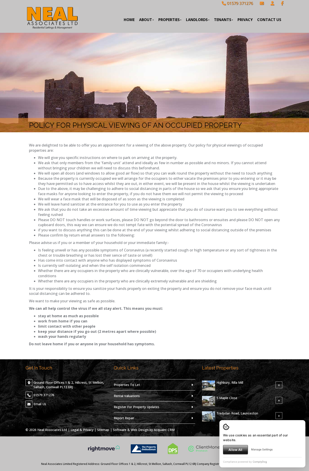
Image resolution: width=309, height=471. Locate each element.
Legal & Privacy (82, 430)
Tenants (222, 19)
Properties (169, 19)
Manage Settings (262, 449)
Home (129, 19)
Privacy (245, 19)
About (145, 19)
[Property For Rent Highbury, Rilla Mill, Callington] (208, 385)
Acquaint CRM (164, 430)
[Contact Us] (272, 3)
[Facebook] (282, 3)
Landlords (197, 19)
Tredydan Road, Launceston (237, 413)
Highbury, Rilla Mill (229, 382)
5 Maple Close (226, 398)
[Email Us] (262, 3)
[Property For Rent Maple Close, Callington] (208, 400)
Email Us (39, 404)
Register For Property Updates (136, 407)
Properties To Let (127, 385)
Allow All (235, 450)
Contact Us (269, 19)
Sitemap (103, 430)
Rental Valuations (127, 396)
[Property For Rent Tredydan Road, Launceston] (208, 416)
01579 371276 (239, 3)
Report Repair (124, 418)
